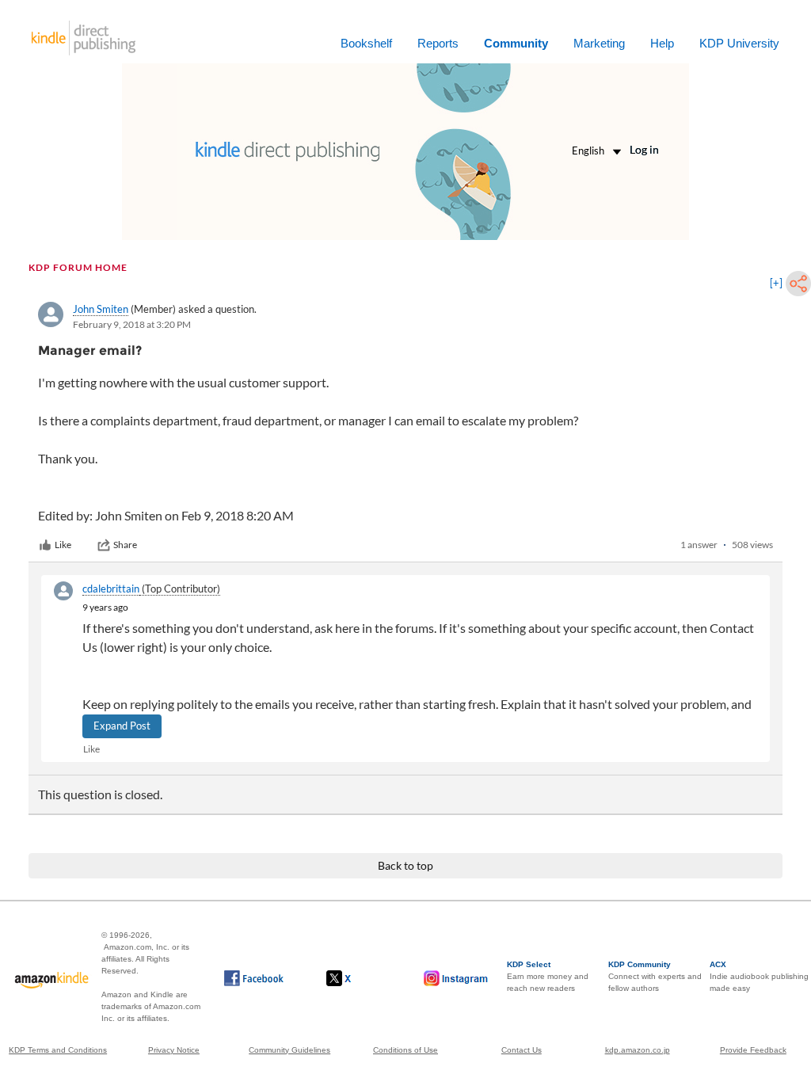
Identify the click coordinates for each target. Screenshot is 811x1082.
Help (662, 43)
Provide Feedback (753, 1050)
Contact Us (521, 1050)
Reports (438, 43)
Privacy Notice (174, 1050)
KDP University (739, 43)
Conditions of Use (405, 1050)
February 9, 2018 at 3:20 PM (132, 324)
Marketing (599, 43)
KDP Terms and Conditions (58, 1050)
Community (516, 43)
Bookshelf (366, 43)
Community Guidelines (289, 1050)
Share (125, 545)
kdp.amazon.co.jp (637, 1050)
